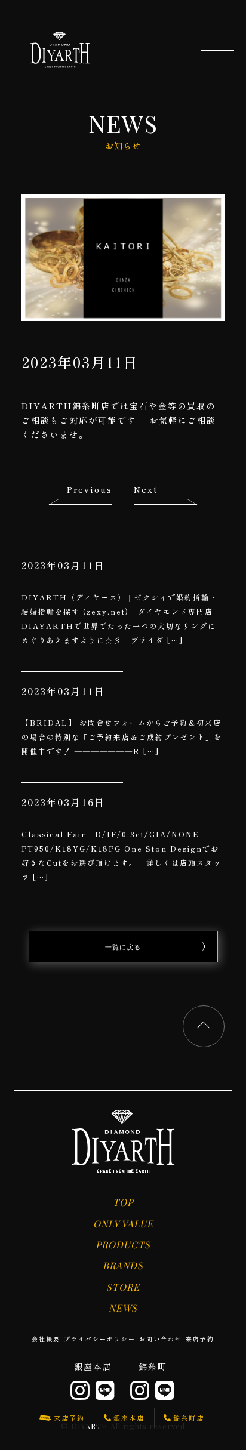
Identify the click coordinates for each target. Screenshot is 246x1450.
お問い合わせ (160, 1338)
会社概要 (46, 1338)
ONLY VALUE (123, 1223)
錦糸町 (153, 1366)
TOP (123, 1202)
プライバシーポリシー (100, 1338)
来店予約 (200, 1338)
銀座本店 (93, 1366)
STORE (123, 1287)
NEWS (123, 1307)
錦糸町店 (188, 1418)
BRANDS (123, 1265)
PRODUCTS (123, 1244)
